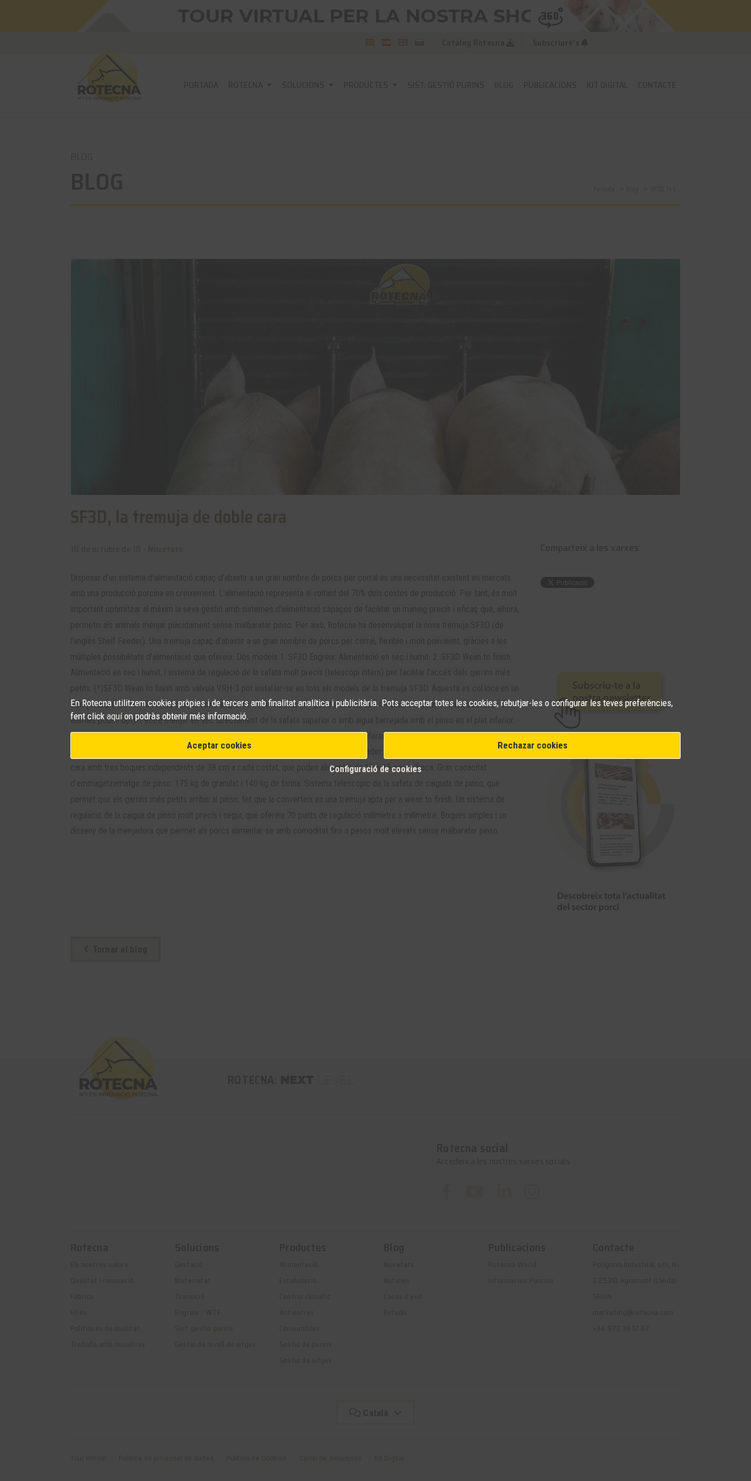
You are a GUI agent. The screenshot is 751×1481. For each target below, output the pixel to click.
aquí (115, 716)
